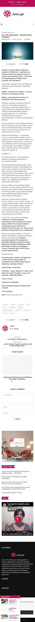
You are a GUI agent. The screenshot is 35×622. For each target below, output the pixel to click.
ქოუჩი (28, 304)
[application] (17, 519)
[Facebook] (11, 4)
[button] (4, 368)
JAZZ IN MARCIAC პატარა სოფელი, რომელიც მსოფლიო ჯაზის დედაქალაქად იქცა (14, 482)
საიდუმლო (17, 310)
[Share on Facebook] (22, 64)
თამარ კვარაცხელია (7, 310)
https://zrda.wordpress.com (14, 295)
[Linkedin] (18, 4)
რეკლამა (24, 2)
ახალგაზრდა (21, 304)
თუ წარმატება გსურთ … (12, 609)
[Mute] (28, 534)
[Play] (4, 534)
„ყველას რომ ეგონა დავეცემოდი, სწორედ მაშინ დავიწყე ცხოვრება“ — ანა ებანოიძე (15, 472)
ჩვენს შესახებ (12, 2)
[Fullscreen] (31, 534)
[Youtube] (21, 4)
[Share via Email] (27, 64)
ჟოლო (8, 39)
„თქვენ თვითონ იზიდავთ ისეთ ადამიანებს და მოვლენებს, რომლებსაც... (17, 378)
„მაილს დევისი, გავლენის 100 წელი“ (12, 492)
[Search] (33, 24)
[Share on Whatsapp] (23, 64)
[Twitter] (13, 4)
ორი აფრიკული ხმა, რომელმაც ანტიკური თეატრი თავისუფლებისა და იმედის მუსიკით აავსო (16, 488)
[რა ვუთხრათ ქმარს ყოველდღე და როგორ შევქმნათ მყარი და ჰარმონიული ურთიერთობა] (4, 617)
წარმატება (5, 304)
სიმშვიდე (20, 307)
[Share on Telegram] (25, 64)
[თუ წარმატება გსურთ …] (4, 610)
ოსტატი (4, 307)
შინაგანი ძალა (26, 310)
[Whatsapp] (23, 4)
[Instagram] (16, 4)
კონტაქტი (18, 2)
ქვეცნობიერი (12, 307)
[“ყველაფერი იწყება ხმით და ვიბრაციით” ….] (4, 601)
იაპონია (12, 313)
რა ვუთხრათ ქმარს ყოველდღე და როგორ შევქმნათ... (14, 617)
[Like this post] (20, 64)
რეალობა (13, 304)
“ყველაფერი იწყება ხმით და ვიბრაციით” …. (13, 601)
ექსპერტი (5, 313)
